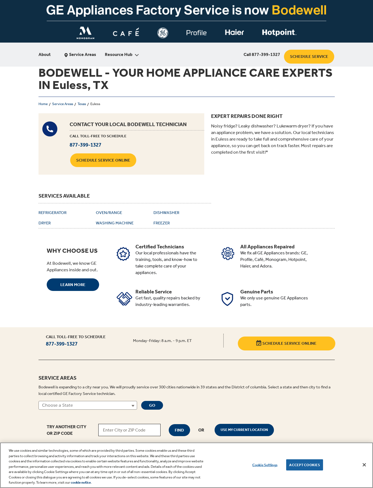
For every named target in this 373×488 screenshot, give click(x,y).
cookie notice (81, 482)
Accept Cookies (304, 465)
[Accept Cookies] (364, 465)
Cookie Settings (264, 465)
